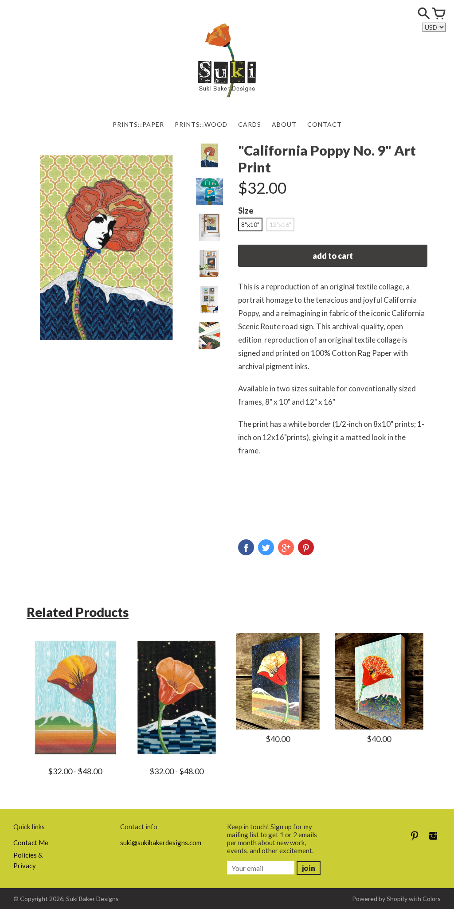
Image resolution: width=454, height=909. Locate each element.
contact (324, 124)
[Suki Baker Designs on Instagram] (433, 842)
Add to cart (333, 256)
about (284, 124)
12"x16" (280, 224)
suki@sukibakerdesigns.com (160, 843)
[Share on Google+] (286, 547)
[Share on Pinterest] (306, 547)
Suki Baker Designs (92, 898)
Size (246, 210)
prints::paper (138, 124)
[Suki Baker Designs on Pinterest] (414, 842)
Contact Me (30, 843)
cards (249, 124)
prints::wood (201, 124)
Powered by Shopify (379, 898)
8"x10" (250, 224)
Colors (432, 898)
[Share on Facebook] (246, 547)
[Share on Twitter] (266, 547)
